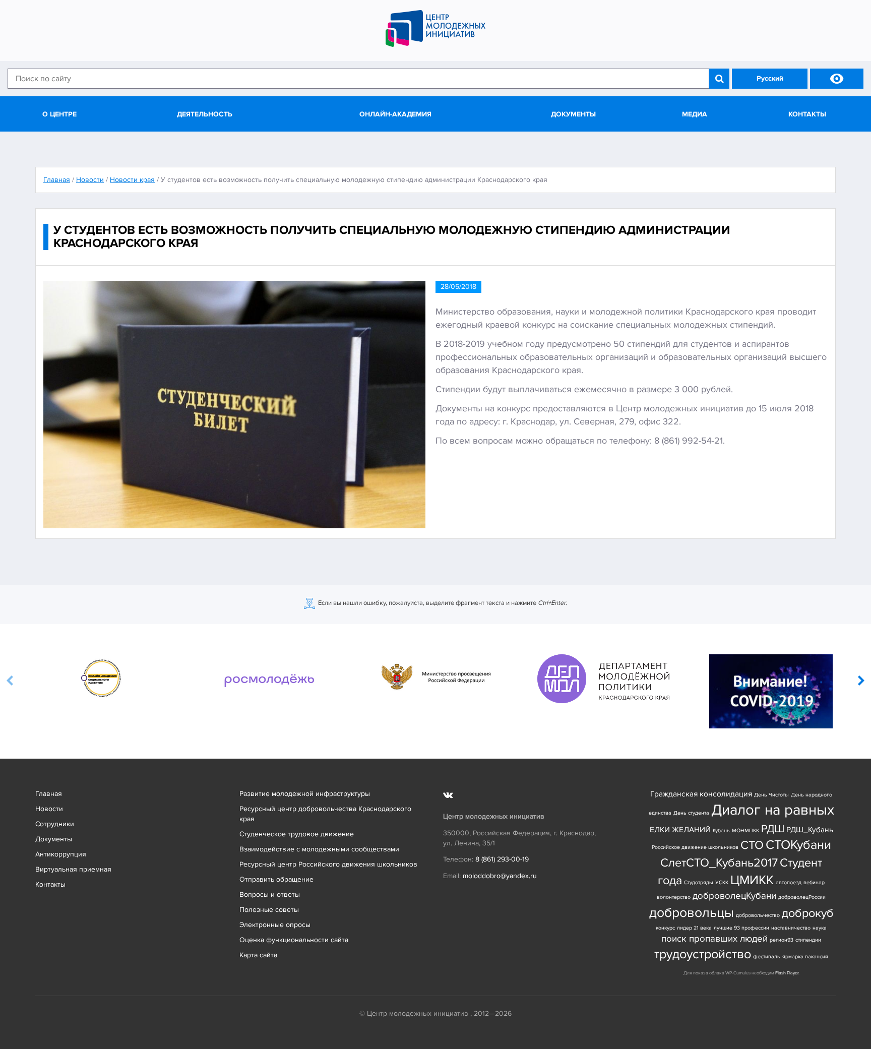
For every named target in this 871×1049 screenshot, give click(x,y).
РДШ (772, 828)
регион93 (781, 940)
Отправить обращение (276, 879)
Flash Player (786, 973)
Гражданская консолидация (701, 794)
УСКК (721, 882)
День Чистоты (771, 794)
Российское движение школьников (695, 847)
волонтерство (674, 897)
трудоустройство (702, 954)
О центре (59, 114)
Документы (573, 114)
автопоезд (788, 882)
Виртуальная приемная (73, 869)
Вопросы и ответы (269, 894)
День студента (691, 813)
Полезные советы (269, 909)
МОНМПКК (745, 830)
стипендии (808, 940)
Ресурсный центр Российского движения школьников (328, 864)
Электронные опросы (274, 924)
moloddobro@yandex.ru (500, 876)
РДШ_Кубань (809, 830)
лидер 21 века (694, 927)
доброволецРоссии (802, 897)
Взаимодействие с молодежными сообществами (319, 849)
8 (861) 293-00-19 (502, 859)
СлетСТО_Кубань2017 (719, 862)
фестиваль (766, 956)
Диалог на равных (772, 810)
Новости (49, 809)
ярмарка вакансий (805, 956)
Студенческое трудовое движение (296, 834)
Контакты (807, 114)
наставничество (791, 927)
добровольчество (758, 915)
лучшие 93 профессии (741, 927)
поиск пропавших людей (714, 939)
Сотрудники (54, 824)
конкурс (665, 927)
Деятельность (204, 114)
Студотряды (698, 882)
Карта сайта (258, 955)
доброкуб (808, 913)
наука (820, 927)
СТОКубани (798, 845)
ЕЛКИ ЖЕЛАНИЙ (680, 830)
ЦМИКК (752, 880)
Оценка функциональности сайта (293, 940)
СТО (752, 845)
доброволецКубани (734, 896)
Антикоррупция (60, 854)
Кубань (721, 830)
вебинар (814, 882)
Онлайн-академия (395, 114)
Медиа (694, 114)
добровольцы (691, 912)
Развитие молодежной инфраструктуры (304, 793)
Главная (48, 793)
